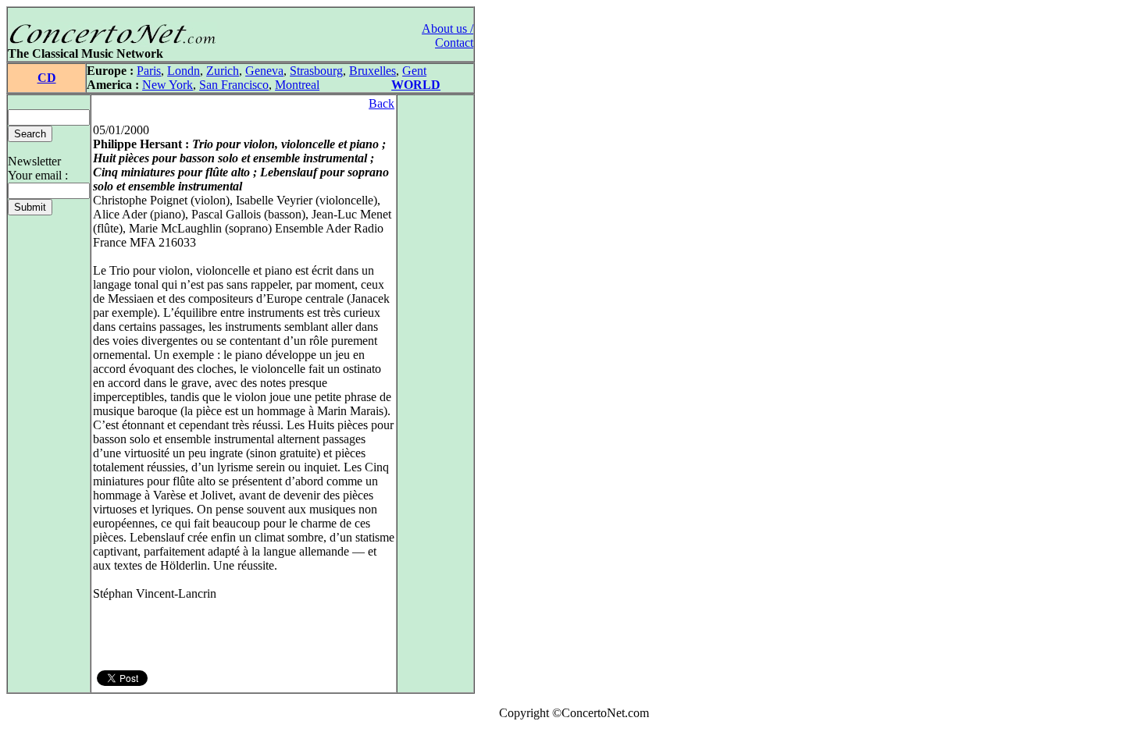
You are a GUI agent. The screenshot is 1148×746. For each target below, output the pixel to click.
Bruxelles (372, 70)
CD (46, 77)
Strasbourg (316, 70)
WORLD (415, 84)
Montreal (297, 84)
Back (381, 103)
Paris (149, 70)
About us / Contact (447, 35)
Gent (414, 70)
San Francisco (234, 84)
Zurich (222, 70)
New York (167, 84)
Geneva (264, 70)
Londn (183, 70)
